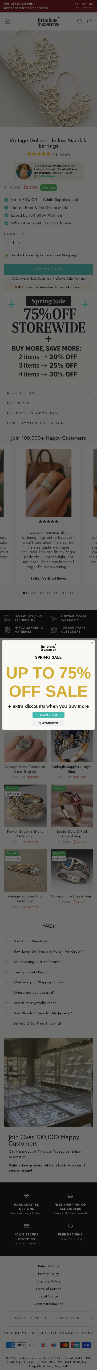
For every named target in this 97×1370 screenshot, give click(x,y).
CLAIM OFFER (48, 715)
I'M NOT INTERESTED (48, 723)
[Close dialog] (92, 643)
